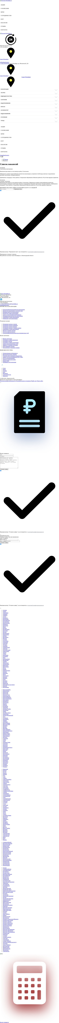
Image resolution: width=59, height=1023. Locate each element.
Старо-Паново (6, 800)
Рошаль (5, 773)
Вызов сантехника (7, 338)
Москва (5, 727)
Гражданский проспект (8, 882)
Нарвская (5, 906)
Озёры (4, 739)
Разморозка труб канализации (10, 318)
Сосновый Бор (6, 796)
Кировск (5, 678)
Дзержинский (6, 647)
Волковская (6, 876)
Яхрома (5, 839)
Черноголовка (6, 824)
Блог (2, 19)
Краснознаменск (7, 697)
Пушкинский (6, 862)
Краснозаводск (6, 696)
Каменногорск (6, 670)
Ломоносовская (7, 900)
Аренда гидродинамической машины (12, 314)
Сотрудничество (6, 15)
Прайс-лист (34, 381)
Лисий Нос (5, 710)
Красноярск (6, 700)
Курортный (5, 855)
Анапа (4, 611)
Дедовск (5, 645)
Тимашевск (5, 807)
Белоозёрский (6, 620)
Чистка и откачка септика (9, 330)
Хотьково (5, 821)
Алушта (5, 610)
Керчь (4, 674)
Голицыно (5, 642)
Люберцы (5, 721)
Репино (5, 770)
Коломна (5, 680)
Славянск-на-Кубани (8, 791)
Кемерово (5, 673)
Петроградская (6, 916)
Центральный (6, 865)
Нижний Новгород (7, 730)
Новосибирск (6, 736)
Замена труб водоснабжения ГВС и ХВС (13, 357)
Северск (5, 783)
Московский (6, 856)
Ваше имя (2, 539)
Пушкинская (6, 933)
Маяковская (6, 901)
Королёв (5, 686)
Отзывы (3, 26)
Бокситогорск (6, 623)
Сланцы (5, 792)
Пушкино (5, 765)
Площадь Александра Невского (10, 919)
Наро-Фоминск (6, 729)
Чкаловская (5, 950)
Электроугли (6, 836)
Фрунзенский (6, 864)
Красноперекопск (7, 698)
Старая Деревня (7, 941)
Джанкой (5, 646)
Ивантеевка (6, 666)
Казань (4, 669)
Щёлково (5, 832)
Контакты (4, 29)
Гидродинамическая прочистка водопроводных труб (16, 333)
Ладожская (5, 894)
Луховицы (5, 718)
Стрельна (5, 801)
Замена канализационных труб (10, 343)
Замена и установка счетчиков (10, 345)
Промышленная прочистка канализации (13, 316)
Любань (5, 720)
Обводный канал (7, 910)
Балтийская (5, 871)
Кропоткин (5, 702)
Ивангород (5, 665)
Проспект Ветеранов (8, 930)
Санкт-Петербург (4, 59)
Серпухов (5, 785)
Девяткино (5, 883)
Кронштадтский (7, 853)
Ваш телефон (3, 541)
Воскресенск (6, 633)
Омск (4, 741)
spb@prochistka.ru (13, 303)
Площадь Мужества (8, 923)
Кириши (5, 677)
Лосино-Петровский (8, 715)
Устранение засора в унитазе (10, 324)
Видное (5, 628)
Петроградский (6, 859)
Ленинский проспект (8, 896)
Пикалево (5, 755)
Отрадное (5, 743)
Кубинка (5, 705)
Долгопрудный (6, 650)
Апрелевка (5, 612)
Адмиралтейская (7, 869)
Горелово (5, 643)
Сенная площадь (7, 937)
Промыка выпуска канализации (11, 312)
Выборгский (6, 846)
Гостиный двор (6, 880)
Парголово (5, 748)
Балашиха (5, 618)
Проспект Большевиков (8, 929)
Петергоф (5, 752)
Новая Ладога (6, 733)
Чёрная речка (6, 947)
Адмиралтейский (7, 842)
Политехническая (7, 925)
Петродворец (6, 754)
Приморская (6, 926)
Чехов (4, 825)
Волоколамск (6, 629)
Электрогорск (6, 833)
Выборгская (6, 878)
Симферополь (6, 789)
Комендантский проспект (9, 891)
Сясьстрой (5, 805)
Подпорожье (6, 757)
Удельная (5, 943)
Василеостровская (7, 874)
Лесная (4, 897)
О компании (5, 8)
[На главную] (6, 0)
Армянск (5, 615)
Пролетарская (6, 928)
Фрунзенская (6, 946)
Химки (4, 820)
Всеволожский (6, 844)
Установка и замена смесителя (10, 340)
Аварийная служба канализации (11, 317)
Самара (4, 778)
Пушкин (5, 764)
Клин (4, 679)
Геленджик (5, 641)
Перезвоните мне (18, 189)
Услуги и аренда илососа (9, 331)
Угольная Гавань (7, 815)
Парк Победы (6, 914)
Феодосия (5, 816)
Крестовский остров (8, 892)
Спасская (5, 938)
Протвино (5, 763)
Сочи (4, 797)
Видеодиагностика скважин (10, 354)
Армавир (5, 614)
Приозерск (5, 761)
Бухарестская (6, 873)
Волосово (5, 630)
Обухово (5, 911)
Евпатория (5, 655)
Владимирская (6, 875)
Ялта (4, 838)
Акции (3, 4)
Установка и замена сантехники (10, 342)
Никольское (6, 732)
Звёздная (5, 887)
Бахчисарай (5, 619)
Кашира (5, 671)
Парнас (4, 915)
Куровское (5, 706)
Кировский (5, 848)
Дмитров (5, 648)
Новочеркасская (7, 908)
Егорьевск (5, 656)
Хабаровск (5, 819)
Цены (2, 12)
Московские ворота (7, 905)
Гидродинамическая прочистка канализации (14, 309)
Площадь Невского (7, 924)
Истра (4, 668)
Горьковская (6, 879)
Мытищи (5, 728)
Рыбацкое (5, 934)
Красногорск (6, 691)
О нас (4, 368)
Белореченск (6, 621)
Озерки (4, 912)
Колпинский (6, 850)
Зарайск (5, 661)
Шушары (5, 829)
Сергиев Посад (6, 784)
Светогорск (6, 780)
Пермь (4, 751)
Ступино (5, 802)
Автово (5, 867)
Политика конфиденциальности (8, 381)
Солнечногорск (7, 794)
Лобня (4, 711)
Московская (6, 903)
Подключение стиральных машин (11, 347)
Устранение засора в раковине (10, 325)
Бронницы (5, 625)
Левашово (5, 707)
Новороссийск (6, 734)
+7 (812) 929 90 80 (4, 63)
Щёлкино (5, 830)
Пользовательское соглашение (23, 381)
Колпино (5, 682)
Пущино (5, 766)
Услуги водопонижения (9, 358)
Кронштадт (5, 701)
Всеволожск (6, 634)
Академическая (6, 870)
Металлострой (6, 724)
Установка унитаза (7, 341)
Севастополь (6, 782)
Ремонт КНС (6, 361)
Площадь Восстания (8, 920)
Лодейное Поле (7, 712)
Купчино (5, 893)
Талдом (5, 806)
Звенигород (6, 662)
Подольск (5, 756)
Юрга (4, 837)
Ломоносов (5, 714)
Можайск (5, 725)
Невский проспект (7, 907)
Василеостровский (7, 843)
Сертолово (5, 787)
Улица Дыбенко (7, 944)
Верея (4, 627)
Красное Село (6, 694)
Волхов (4, 632)
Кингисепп (5, 675)
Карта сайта (40, 381)
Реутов (4, 771)
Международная (7, 902)
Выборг (5, 636)
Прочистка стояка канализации (10, 313)
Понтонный (6, 759)
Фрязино (5, 818)
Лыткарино (5, 719)
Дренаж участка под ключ (9, 359)
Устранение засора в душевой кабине (12, 328)
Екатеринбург (6, 659)
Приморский (6, 861)
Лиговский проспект (8, 898)
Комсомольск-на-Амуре (9, 684)
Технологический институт (9, 942)
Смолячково (6, 793)
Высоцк (5, 638)
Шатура (5, 827)
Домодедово (6, 651)
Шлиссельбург (6, 828)
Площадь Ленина (7, 921)
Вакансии (4, 22)
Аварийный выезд (4, 62)
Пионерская (6, 917)
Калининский (6, 847)
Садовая (5, 935)
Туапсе (4, 814)
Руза (4, 775)
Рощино (5, 774)
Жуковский (5, 660)
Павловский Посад (7, 747)
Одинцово (5, 738)
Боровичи (5, 624)
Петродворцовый (7, 860)
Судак (4, 803)
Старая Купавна (7, 798)
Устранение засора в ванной (10, 326)
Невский (5, 857)
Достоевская (6, 884)
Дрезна (4, 652)
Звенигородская (7, 888)
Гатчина (5, 639)
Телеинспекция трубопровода (10, 353)
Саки (4, 777)
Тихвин (5, 809)
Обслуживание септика (8, 346)
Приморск (5, 760)
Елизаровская (6, 885)
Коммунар (5, 683)
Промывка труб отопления (9, 362)
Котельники (6, 687)
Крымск (5, 703)
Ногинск (5, 737)
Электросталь (6, 834)
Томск (4, 811)
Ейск (4, 657)
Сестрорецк (6, 788)
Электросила (6, 951)
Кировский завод (7, 889)
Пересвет (5, 750)
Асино (4, 616)
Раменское (5, 769)
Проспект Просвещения (9, 932)
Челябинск (5, 823)
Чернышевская (6, 948)
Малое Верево (6, 723)
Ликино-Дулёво (7, 709)
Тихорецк (5, 810)
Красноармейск (7, 689)
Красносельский (7, 852)
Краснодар (5, 692)
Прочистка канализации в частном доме (13, 310)
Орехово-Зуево (6, 742)
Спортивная (6, 939)
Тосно (4, 812)
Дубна (4, 654)
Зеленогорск (6, 664)
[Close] (0, 382)
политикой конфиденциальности (36, 251)
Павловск (5, 745)
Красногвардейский (8, 851)
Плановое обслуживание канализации (12, 355)
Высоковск (5, 637)
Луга (4, 716)
